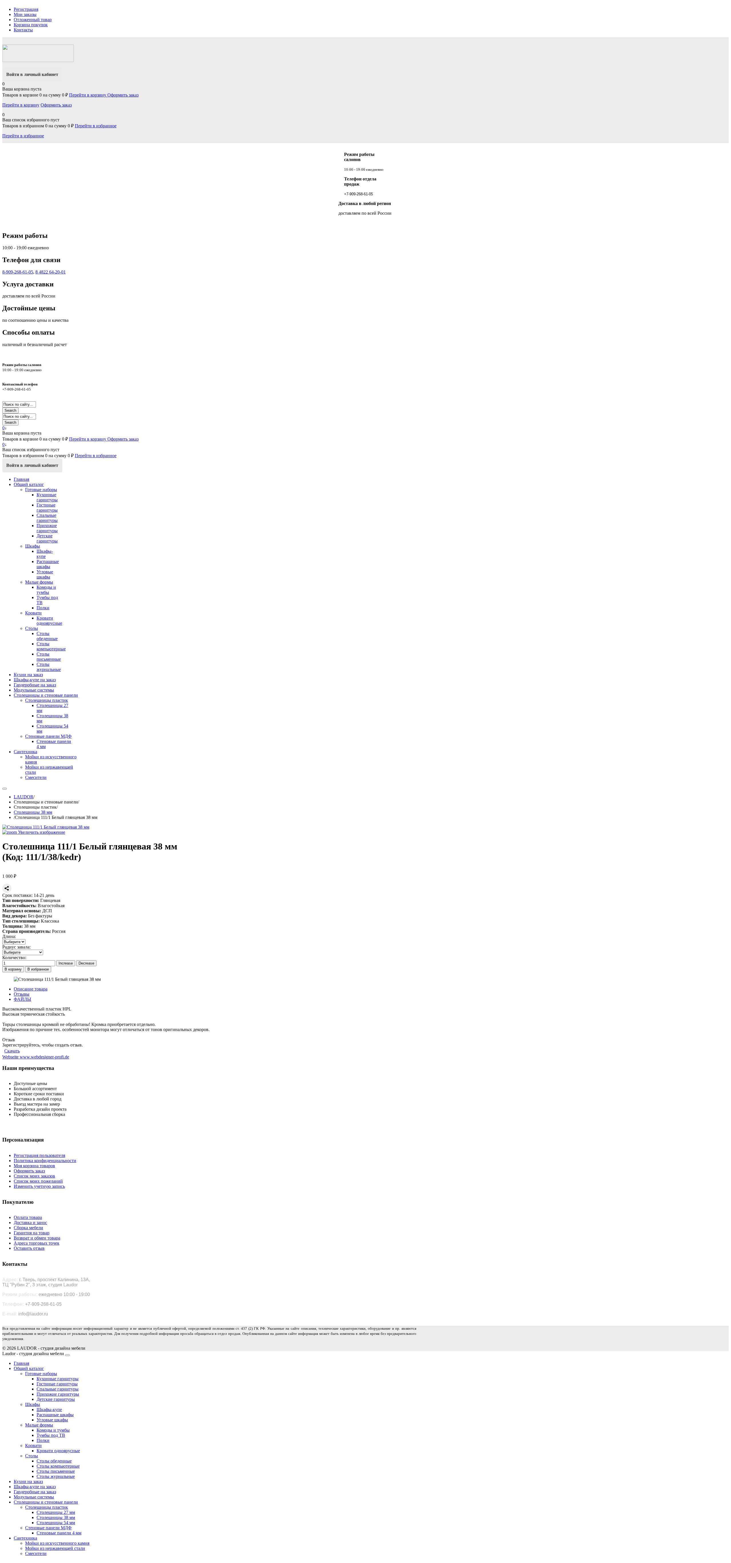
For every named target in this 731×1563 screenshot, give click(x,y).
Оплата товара (28, 1217)
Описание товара (30, 989)
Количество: (14, 957)
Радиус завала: (16, 947)
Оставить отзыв (29, 1248)
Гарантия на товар (31, 1232)
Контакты (23, 29)
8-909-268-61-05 (17, 272)
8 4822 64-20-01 (50, 272)
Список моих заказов (34, 1176)
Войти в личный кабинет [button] (32, 74)
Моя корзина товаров (34, 1165)
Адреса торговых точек (36, 1243)
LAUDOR (23, 796)
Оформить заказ (122, 95)
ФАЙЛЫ (22, 999)
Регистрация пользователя (39, 1155)
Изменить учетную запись (39, 1186)
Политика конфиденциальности (45, 1160)
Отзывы (21, 994)
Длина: (9, 936)
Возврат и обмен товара (37, 1237)
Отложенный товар (33, 19)
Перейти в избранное (96, 125)
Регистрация (26, 9)
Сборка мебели (28, 1227)
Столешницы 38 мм (33, 812)
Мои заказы (25, 14)
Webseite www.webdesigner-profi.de (35, 1056)
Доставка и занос (30, 1222)
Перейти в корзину (88, 95)
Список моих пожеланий (38, 1181)
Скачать (12, 1050)
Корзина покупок (31, 24)
